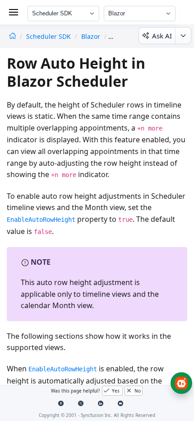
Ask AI (162, 35)
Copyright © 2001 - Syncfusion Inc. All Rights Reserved (97, 415)
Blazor (90, 36)
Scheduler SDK (49, 36)
